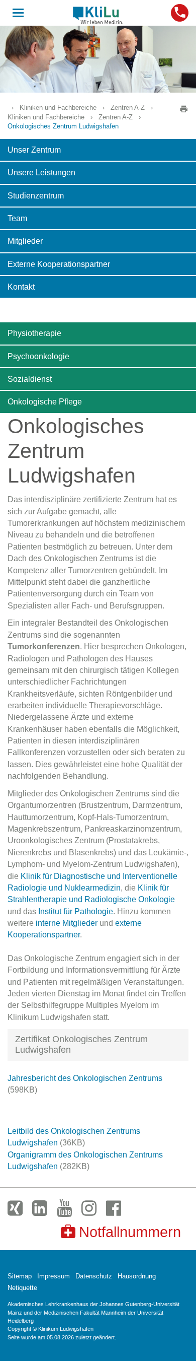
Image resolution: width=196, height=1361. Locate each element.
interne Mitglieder (66, 923)
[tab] (98, 1045)
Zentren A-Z (128, 107)
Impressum (53, 1276)
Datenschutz (93, 1276)
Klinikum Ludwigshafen (98, 15)
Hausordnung (137, 1276)
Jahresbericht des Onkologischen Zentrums (85, 1078)
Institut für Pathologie (75, 911)
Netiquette (22, 1287)
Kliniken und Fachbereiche (58, 107)
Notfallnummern (130, 1232)
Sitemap (20, 1276)
